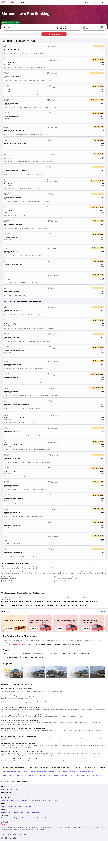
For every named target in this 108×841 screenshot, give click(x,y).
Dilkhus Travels (28, 269)
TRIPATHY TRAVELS (40, 242)
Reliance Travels (55, 121)
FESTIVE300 (10, 629)
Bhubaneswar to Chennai (11, 471)
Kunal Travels (21, 269)
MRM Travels (21, 215)
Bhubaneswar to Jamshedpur (13, 364)
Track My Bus (5, 800)
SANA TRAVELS (22, 53)
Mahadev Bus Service (9, 242)
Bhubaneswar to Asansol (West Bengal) (16, 418)
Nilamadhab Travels (36, 255)
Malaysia (25, 818)
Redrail (10, 812)
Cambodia (40, 818)
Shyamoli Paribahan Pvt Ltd (33, 53)
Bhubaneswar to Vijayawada (12, 458)
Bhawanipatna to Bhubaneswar (13, 224)
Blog (49, 800)
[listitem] (4, 618)
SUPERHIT (87, 629)
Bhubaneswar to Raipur (11, 391)
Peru (54, 818)
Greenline (20, 67)
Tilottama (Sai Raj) (26, 282)
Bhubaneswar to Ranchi (11, 377)
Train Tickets (14, 789)
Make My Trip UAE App (32, 812)
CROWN (38, 188)
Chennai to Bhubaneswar (11, 210)
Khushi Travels (27, 255)
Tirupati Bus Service (18, 228)
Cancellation (15, 800)
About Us (4, 795)
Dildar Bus (19, 188)
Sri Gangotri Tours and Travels (31, 134)
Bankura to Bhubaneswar (11, 291)
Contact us (12, 795)
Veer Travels (43, 107)
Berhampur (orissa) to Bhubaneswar (15, 143)
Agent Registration (23, 795)
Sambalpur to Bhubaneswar (12, 278)
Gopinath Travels (8, 80)
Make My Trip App (19, 812)
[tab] (17, 645)
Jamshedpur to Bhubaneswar (13, 89)
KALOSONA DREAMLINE (34, 67)
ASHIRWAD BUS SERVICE (10, 121)
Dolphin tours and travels (10, 94)
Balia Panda (24, 148)
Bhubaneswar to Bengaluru (12, 337)
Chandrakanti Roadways (10, 188)
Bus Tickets (5, 789)
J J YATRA (27, 215)
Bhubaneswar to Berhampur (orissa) (15, 445)
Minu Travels (11, 282)
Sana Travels (42, 314)
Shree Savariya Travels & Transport (60, 382)
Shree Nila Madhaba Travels (11, 53)
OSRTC (47, 134)
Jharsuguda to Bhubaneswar (13, 264)
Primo (55, 800)
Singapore (17, 818)
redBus (3, 812)
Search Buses (55, 34)
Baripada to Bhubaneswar (12, 251)
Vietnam (32, 818)
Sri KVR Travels (21, 201)
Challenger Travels (31, 188)
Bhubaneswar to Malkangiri (12, 512)
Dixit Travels (17, 543)
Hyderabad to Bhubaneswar (12, 63)
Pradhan (42, 53)
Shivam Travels (48, 53)
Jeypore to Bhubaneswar (11, 237)
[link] (13, 623)
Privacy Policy (19, 806)
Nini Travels (11, 255)
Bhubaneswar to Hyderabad (12, 324)
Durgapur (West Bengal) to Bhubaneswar (16, 157)
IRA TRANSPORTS (39, 201)
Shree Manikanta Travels (41, 328)
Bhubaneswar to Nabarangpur (13, 552)
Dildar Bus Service (31, 148)
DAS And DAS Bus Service (16, 530)
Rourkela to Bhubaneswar (12, 184)
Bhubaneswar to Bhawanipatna (13, 498)
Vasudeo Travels (37, 269)
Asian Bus (25, 67)
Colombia (48, 818)
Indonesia (9, 818)
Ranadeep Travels (41, 148)
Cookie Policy (29, 806)
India (2, 818)
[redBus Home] (3, 3)
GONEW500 (35, 629)
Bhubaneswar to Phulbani (11, 539)
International (61, 818)
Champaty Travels (42, 228)
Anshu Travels (20, 107)
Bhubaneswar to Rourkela (12, 431)
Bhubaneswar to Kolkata (11, 310)
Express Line (44, 67)
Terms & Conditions (7, 806)
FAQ (32, 800)
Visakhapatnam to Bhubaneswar (14, 130)
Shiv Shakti (19, 94)
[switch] (102, 27)
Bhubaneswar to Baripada (12, 525)
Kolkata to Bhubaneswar (11, 49)
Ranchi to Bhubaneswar (11, 116)
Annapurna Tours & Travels (10, 134)
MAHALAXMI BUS (42, 94)
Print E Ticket (25, 800)
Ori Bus (24, 188)
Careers (33, 795)
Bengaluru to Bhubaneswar (12, 76)
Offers (44, 800)
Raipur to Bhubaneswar (11, 103)
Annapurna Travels (25, 516)
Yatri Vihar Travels (27, 94)
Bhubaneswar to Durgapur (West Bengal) (16, 404)
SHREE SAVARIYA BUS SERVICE (31, 107)
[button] (16, 27)
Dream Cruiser (47, 80)
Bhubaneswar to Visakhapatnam (14, 350)
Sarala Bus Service (8, 543)
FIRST (60, 629)
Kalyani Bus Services (24, 242)
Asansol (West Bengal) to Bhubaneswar (16, 170)
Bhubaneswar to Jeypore (11, 485)
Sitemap (37, 800)
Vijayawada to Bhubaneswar (12, 197)
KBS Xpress (20, 134)
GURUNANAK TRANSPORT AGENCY (45, 161)
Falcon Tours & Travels (52, 107)
